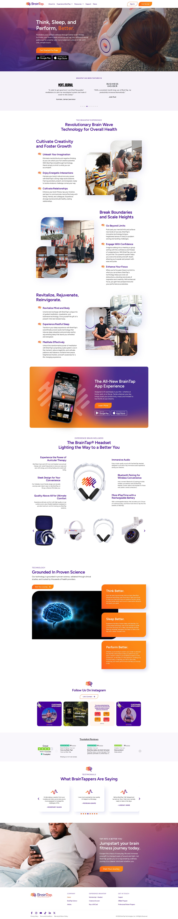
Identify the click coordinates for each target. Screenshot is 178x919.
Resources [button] (78, 4)
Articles (69, 904)
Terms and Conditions (46, 916)
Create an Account (94, 901)
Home (69, 897)
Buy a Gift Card (93, 904)
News (95, 4)
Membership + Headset (95, 897)
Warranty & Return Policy (61, 916)
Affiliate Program (122, 901)
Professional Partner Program (126, 904)
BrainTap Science (72, 901)
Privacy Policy (34, 916)
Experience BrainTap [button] (63, 4)
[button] (80, 106)
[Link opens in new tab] (49, 714)
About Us (51, 4)
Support (88, 4)
